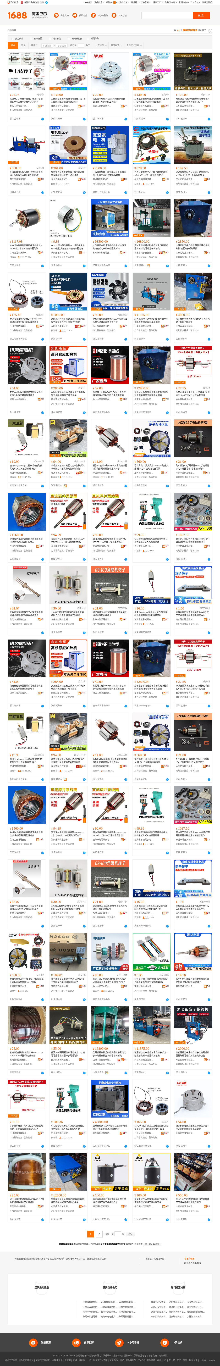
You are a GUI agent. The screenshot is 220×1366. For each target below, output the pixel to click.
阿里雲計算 (131, 1360)
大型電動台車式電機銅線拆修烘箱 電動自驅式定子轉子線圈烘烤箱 (109, 247)
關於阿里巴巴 (140, 1355)
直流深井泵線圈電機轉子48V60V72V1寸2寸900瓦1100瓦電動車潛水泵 (68, 540)
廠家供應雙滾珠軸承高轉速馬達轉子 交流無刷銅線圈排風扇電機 (192, 1127)
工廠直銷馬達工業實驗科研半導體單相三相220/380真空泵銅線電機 (109, 173)
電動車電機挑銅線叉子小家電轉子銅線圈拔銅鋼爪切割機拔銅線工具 (26, 614)
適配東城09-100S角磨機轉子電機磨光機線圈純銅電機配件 (110, 614)
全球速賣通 (57, 1360)
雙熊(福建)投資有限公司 (198, 1312)
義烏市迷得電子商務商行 (19, 106)
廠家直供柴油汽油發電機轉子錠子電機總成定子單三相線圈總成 (109, 1201)
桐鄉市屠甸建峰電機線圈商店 (96, 1312)
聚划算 (82, 1360)
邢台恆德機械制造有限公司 (19, 179)
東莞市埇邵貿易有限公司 (185, 546)
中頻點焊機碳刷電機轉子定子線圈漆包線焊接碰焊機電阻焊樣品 (26, 540)
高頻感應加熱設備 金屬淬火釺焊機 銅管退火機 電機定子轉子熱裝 (68, 394)
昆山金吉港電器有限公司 (19, 546)
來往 (179, 1360)
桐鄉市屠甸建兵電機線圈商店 (114, 1316)
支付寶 (172, 1360)
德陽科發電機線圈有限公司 (95, 1302)
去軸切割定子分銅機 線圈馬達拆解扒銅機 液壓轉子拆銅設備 (193, 247)
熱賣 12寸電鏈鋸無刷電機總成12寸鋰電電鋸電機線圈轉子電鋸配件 (68, 1054)
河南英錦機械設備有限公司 (143, 326)
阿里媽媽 (113, 1360)
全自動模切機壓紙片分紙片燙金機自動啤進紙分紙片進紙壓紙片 (150, 540)
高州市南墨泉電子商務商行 (185, 179)
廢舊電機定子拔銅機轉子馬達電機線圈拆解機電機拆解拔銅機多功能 (192, 1054)
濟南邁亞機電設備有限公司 (60, 986)
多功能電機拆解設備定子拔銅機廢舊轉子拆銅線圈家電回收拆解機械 (26, 173)
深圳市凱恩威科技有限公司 (143, 619)
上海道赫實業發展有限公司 (143, 473)
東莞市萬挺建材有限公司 (198, 1302)
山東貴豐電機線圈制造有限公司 (115, 1307)
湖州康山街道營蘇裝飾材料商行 (60, 546)
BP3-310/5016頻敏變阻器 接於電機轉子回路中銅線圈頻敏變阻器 (192, 1201)
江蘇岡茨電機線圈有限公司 (95, 1307)
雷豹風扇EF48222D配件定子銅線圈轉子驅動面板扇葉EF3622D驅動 (26, 981)
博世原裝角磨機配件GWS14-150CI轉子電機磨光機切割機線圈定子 (67, 981)
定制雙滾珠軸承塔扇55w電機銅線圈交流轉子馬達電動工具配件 (109, 100)
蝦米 (122, 1360)
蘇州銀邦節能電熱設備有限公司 (102, 253)
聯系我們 (152, 1355)
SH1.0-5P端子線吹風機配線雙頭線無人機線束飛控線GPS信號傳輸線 (150, 981)
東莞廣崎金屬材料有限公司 (19, 1060)
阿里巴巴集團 (11, 1360)
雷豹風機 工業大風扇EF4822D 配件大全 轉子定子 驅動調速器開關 (151, 467)
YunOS (141, 1360)
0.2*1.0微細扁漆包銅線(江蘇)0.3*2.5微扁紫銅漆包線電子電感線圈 (27, 1201)
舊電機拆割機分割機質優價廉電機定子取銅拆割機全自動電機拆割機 (109, 1054)
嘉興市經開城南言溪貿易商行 (102, 546)
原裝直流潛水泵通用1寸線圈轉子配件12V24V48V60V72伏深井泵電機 (193, 394)
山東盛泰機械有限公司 (60, 1206)
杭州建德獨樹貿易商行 (143, 179)
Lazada (211, 1360)
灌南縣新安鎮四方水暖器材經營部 (184, 1316)
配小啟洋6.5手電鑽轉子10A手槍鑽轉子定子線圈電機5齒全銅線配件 (192, 467)
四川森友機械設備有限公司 (185, 106)
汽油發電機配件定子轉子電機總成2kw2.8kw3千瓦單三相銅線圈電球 (150, 173)
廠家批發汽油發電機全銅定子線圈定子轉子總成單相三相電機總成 (150, 1201)
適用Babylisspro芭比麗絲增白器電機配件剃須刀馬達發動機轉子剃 (150, 614)
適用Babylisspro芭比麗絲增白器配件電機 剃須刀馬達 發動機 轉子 (26, 467)
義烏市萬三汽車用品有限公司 (60, 473)
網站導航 (163, 1355)
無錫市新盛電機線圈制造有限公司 (98, 1316)
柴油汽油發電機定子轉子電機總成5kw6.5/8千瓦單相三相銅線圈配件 (26, 247)
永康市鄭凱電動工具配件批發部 (102, 619)
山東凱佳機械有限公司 (143, 399)
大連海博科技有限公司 (197, 1316)
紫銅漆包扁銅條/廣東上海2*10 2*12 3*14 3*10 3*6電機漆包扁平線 (26, 1054)
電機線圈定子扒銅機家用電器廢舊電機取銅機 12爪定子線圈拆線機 (67, 1201)
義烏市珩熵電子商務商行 (143, 546)
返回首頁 (138, 1244)
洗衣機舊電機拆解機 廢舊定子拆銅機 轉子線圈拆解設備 (193, 320)
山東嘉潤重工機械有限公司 (185, 326)
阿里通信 (151, 1360)
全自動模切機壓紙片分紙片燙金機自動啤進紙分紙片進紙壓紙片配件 (67, 1127)
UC (165, 1360)
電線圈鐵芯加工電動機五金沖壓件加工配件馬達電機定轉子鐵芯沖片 (192, 614)
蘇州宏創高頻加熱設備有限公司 (60, 399)
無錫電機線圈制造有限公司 (131, 1302)
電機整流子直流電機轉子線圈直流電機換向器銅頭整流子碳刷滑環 (67, 173)
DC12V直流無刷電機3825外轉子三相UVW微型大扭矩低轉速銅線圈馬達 (68, 247)
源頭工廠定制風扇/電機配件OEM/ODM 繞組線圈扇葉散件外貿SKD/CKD (109, 981)
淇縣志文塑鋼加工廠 (160, 1307)
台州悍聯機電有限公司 (185, 399)
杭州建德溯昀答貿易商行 (60, 253)
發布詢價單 (189, 1259)
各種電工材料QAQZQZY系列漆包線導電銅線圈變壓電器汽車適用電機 (109, 394)
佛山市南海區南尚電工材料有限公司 (102, 399)
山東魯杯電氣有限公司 (185, 1206)
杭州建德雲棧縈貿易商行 (60, 1133)
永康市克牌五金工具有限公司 (185, 473)
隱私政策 (128, 1355)
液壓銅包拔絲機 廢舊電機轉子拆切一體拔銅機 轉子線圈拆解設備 (151, 1054)
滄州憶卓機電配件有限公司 (60, 179)
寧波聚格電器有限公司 (185, 986)
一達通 (203, 1360)
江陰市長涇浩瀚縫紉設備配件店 (60, 106)
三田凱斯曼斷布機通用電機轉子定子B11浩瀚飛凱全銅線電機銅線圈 (68, 100)
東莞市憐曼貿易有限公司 (19, 619)
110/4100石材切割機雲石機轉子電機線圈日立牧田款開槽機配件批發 (67, 614)
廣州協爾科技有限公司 (197, 1307)
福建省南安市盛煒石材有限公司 (165, 1302)
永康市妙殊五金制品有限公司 (60, 619)
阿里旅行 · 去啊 (100, 1360)
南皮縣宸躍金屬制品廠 (185, 619)
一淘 (89, 1360)
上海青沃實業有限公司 (19, 986)
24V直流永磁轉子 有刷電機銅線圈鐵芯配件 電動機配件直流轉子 (192, 981)
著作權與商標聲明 (93, 1355)
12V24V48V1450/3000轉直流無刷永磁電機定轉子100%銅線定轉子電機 (151, 1127)
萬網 (159, 1360)
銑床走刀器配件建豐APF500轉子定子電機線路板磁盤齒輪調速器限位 (193, 540)
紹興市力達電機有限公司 (102, 106)
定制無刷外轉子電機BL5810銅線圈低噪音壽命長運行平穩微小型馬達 (68, 320)
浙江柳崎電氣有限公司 (102, 326)
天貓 (75, 1360)
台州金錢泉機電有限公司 (19, 326)
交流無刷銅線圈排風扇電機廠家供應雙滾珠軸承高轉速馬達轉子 (26, 394)
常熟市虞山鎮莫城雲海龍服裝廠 (165, 1312)
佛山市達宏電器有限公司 (102, 986)
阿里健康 (193, 1360)
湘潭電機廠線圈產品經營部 (113, 1302)
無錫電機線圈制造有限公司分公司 (134, 1316)
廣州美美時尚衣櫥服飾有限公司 (183, 1312)
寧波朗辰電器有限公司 (102, 473)
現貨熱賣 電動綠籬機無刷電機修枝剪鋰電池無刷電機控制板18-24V (193, 100)
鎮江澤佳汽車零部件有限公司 (102, 1206)
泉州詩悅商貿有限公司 (161, 1316)
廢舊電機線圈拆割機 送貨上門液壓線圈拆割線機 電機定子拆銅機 (151, 247)
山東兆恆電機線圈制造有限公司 (133, 1307)
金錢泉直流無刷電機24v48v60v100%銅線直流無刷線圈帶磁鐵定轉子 (26, 320)
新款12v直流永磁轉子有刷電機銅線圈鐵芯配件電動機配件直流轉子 (110, 467)
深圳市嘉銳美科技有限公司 (19, 473)
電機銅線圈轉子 (161, 1259)
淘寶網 (67, 1360)
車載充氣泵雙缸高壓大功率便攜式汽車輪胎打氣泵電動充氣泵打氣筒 (67, 467)
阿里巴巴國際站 (26, 1360)
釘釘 (185, 1360)
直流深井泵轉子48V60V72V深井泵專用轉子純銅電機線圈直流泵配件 (26, 1127)
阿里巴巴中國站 (43, 1360)
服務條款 (117, 1355)
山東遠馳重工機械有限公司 (185, 253)
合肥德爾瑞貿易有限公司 (180, 1302)
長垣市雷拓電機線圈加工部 (113, 1312)
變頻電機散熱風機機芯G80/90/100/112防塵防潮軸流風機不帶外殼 (110, 320)
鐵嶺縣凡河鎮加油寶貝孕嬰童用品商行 (186, 1307)
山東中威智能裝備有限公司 (143, 253)
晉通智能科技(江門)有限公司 (102, 179)
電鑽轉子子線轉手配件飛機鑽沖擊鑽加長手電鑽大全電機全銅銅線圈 (26, 100)
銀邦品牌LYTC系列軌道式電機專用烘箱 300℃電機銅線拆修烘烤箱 (110, 1127)
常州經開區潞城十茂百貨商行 (19, 253)
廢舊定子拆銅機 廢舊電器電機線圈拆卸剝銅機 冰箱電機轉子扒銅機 (151, 394)
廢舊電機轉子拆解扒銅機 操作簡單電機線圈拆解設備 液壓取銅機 (151, 320)
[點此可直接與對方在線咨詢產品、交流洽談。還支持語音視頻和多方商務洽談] (42, 119)
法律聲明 (107, 1355)
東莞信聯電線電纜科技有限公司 (143, 986)
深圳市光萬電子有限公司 (60, 326)
